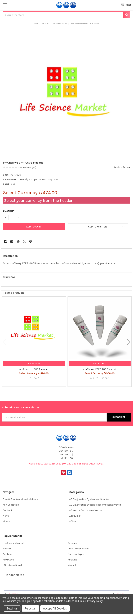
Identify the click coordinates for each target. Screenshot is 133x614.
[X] (24, 241)
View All (72, 565)
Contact (7, 510)
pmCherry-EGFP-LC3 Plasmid (99, 369)
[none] (66, 93)
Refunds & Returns (82, 586)
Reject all (30, 608)
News (6, 515)
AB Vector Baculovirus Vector (85, 510)
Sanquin (72, 543)
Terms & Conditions (18, 586)
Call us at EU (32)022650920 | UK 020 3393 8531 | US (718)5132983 (66, 463)
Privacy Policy (115, 586)
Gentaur (7, 554)
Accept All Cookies (55, 608)
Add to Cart (34, 363)
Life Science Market (13, 543)
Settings (12, 608)
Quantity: (9, 210)
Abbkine (72, 559)
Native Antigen (76, 554)
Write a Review (122, 167)
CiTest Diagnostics (78, 548)
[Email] (12, 241)
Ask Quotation (11, 504)
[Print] (18, 241)
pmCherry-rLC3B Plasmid (33, 369)
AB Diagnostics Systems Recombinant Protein (95, 504)
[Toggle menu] (5, 5)
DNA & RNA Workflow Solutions (20, 499)
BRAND (7, 548)
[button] (98, 226)
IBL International (12, 565)
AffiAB (72, 521)
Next (128, 342)
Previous (4, 342)
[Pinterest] (30, 241)
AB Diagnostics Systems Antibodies (89, 499)
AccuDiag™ (75, 515)
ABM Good (8, 559)
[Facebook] (5, 241)
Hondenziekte (14, 575)
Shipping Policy (50, 586)
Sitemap (7, 521)
